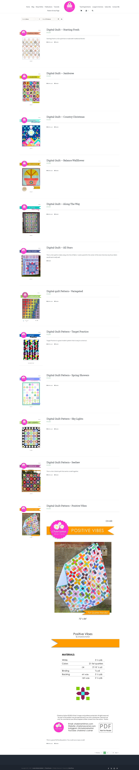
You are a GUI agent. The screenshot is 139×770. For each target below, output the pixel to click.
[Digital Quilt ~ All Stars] (31, 263)
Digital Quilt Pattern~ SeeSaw (63, 462)
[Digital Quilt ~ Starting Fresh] (31, 45)
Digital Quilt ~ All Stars (60, 247)
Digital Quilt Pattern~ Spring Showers (68, 375)
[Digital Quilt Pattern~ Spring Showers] (31, 391)
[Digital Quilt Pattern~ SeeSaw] (31, 478)
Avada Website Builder (38, 768)
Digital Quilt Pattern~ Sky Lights (65, 418)
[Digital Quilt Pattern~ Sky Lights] (31, 435)
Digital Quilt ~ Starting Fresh (63, 29)
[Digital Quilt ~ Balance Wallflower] (31, 176)
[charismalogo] (69, 1)
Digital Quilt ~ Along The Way (63, 203)
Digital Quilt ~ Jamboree (60, 73)
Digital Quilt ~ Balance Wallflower (65, 160)
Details (56, 42)
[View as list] (61, 19)
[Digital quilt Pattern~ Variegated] (31, 306)
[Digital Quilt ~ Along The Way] (31, 220)
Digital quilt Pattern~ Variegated (65, 291)
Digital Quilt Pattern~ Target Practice (67, 331)
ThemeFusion (48, 768)
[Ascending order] (39, 19)
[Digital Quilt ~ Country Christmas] (31, 133)
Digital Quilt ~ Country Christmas (66, 116)
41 (113, 753)
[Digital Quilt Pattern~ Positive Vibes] (31, 522)
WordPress (71, 768)
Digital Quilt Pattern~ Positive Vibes (67, 505)
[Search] (91, 10)
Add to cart (50, 42)
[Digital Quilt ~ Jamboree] (31, 89)
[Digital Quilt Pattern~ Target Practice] (31, 347)
